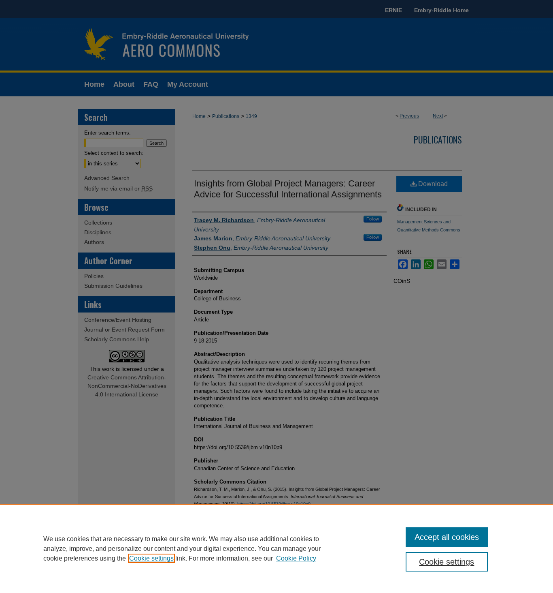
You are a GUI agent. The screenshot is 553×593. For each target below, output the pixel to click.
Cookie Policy (296, 558)
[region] (276, 548)
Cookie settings (151, 558)
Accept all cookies (447, 537)
